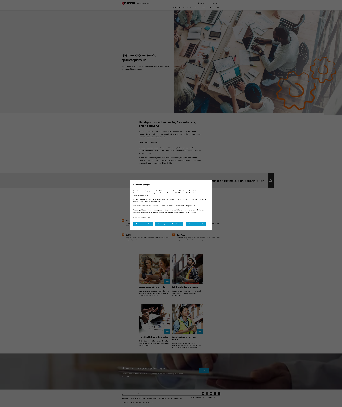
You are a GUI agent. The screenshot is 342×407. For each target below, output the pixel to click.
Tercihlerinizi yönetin (143, 224)
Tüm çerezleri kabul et (195, 224)
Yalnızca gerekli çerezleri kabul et (169, 224)
